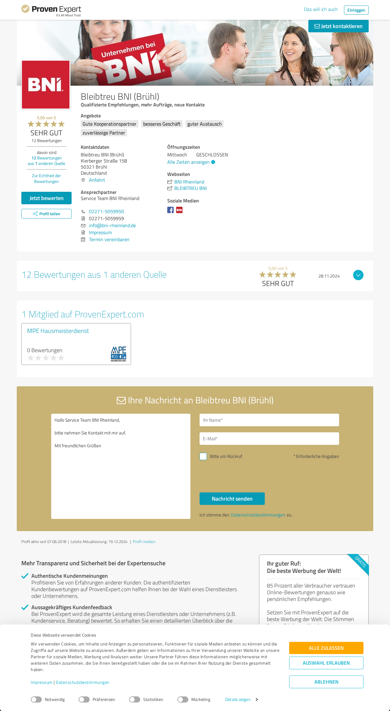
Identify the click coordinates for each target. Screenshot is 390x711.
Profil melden (144, 541)
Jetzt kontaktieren (341, 26)
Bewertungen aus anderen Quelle (46, 160)
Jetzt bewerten (47, 198)
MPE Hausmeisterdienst (58, 330)
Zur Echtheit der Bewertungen (46, 178)
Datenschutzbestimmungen (83, 682)
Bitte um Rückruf (226, 456)
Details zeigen (237, 699)
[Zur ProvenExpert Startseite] (51, 12)
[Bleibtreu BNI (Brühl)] (46, 85)
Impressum (42, 682)
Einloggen (356, 10)
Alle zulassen (326, 648)
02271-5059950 (106, 211)
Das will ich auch (321, 9)
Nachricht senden (232, 498)
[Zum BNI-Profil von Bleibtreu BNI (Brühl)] (180, 212)
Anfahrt (97, 180)
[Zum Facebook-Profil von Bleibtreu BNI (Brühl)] (171, 212)
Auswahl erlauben (326, 662)
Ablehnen (326, 681)
